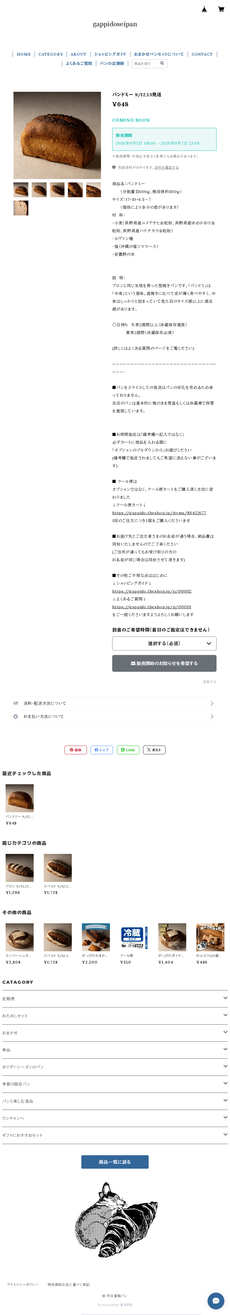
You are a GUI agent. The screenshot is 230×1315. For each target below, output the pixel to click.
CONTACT (202, 54)
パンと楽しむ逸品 (17, 1101)
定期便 (8, 998)
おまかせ (10, 1032)
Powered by (109, 1305)
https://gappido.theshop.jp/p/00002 (152, 591)
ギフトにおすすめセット (22, 1135)
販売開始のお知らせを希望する (167, 663)
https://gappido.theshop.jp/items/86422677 (159, 512)
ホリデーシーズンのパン (23, 1067)
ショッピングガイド (110, 54)
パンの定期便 (112, 63)
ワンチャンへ (13, 1118)
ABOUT (79, 54)
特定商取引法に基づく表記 (69, 1285)
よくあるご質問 (79, 63)
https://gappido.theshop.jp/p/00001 (151, 606)
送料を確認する (167, 167)
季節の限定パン (16, 1084)
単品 (6, 1050)
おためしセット (15, 1015)
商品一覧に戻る (115, 1162)
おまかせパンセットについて (159, 54)
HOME (24, 54)
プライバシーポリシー (23, 1285)
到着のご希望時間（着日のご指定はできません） (161, 630)
